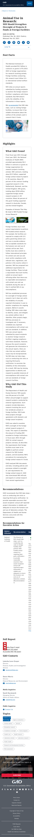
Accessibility (16, 815)
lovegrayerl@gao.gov (12, 670)
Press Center (16, 797)
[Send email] (29, 42)
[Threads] (24, 42)
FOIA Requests (16, 824)
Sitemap (16, 818)
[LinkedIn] (14, 42)
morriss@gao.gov (11, 683)
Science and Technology (7, 719)
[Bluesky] (19, 42)
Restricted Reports (16, 805)
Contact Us (9, 709)
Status (31, 532)
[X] (10, 42)
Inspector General (16, 802)
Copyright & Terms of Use (16, 810)
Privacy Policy (16, 813)
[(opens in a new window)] (2, 789)
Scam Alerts (16, 826)
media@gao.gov (10, 699)
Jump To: (7, 47)
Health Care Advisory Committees (16, 831)
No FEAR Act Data (16, 829)
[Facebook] (5, 42)
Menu (29, 3)
